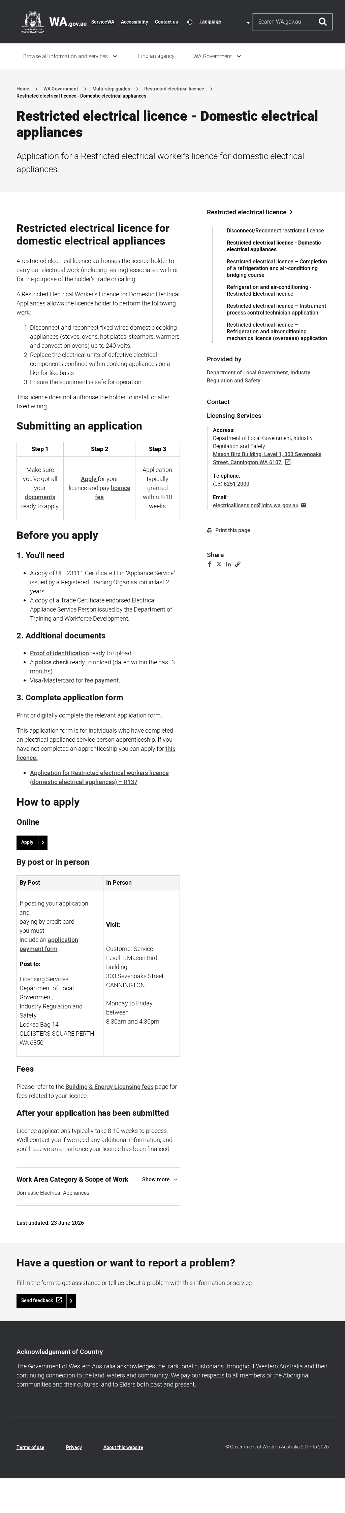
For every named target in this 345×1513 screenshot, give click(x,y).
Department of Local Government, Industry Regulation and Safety (258, 377)
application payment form (49, 944)
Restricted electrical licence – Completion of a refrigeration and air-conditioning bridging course (277, 268)
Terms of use (30, 1447)
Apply (27, 842)
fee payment (102, 680)
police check (52, 662)
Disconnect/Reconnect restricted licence (275, 231)
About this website (123, 1447)
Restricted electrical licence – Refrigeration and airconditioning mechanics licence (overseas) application (277, 331)
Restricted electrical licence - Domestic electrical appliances (274, 246)
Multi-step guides (111, 89)
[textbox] (225, 21)
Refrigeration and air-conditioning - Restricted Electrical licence (269, 290)
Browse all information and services (65, 56)
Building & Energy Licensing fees (109, 1087)
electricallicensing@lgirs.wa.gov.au (256, 506)
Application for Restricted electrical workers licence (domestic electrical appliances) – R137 (99, 778)
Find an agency (156, 56)
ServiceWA (102, 22)
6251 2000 (236, 484)
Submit (323, 21)
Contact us (166, 22)
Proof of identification (59, 653)
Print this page (232, 530)
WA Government (212, 56)
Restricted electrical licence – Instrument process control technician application (276, 309)
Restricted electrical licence (174, 89)
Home (23, 89)
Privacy (74, 1447)
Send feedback (37, 1300)
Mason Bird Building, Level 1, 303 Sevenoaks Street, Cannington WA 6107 (267, 458)
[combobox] (225, 21)
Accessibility (134, 22)
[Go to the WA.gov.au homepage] (54, 21)
